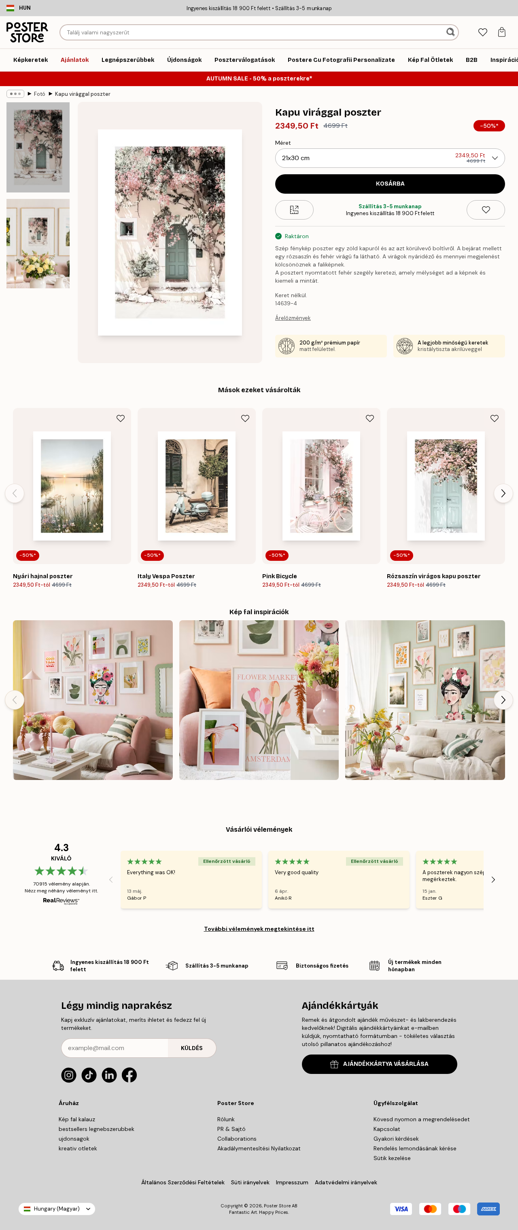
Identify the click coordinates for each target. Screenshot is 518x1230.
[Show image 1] (38, 147)
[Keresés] (451, 32)
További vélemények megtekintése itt (259, 928)
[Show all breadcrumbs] (15, 94)
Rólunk (226, 1119)
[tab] (482, 33)
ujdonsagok (74, 1138)
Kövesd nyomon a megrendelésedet (422, 1119)
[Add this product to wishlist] (486, 210)
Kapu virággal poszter (82, 94)
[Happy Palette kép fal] (93, 700)
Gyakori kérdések (396, 1138)
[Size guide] (294, 210)
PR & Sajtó (231, 1129)
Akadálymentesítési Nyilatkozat (259, 1148)
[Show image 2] (38, 243)
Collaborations (237, 1138)
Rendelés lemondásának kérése (415, 1148)
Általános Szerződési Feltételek (183, 1182)
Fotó (39, 94)
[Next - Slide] (503, 493)
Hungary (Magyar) (57, 1208)
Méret (283, 142)
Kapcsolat (387, 1129)
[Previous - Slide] (14, 493)
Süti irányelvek (250, 1182)
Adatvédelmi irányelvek (346, 1182)
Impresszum (292, 1182)
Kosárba (390, 183)
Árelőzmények (293, 318)
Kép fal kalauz (77, 1119)
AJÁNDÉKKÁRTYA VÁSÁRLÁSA (386, 1064)
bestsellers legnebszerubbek (96, 1129)
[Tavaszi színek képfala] (425, 700)
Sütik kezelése (392, 1158)
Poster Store (277, 1206)
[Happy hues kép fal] (259, 700)
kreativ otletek (78, 1148)
